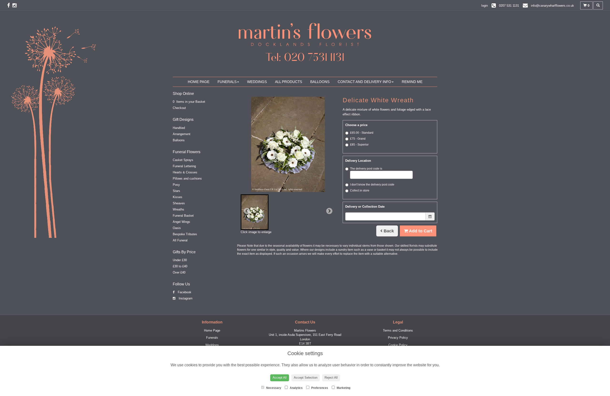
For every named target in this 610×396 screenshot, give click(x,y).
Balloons (320, 82)
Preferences (319, 388)
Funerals (227, 82)
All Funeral (180, 240)
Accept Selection (305, 377)
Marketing (343, 388)
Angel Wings (181, 222)
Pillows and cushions (187, 178)
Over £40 (179, 272)
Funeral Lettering (184, 166)
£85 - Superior (359, 144)
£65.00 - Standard (361, 132)
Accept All (280, 377)
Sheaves (179, 203)
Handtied (179, 128)
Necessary (273, 388)
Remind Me (412, 82)
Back (388, 231)
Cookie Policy (397, 345)
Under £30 (180, 260)
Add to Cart (420, 231)
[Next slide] (329, 211)
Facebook (184, 292)
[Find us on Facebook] (9, 5)
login (484, 5)
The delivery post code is (366, 168)
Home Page (198, 82)
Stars (176, 191)
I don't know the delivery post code (372, 184)
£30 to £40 (180, 266)
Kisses (177, 197)
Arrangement (181, 134)
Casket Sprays (183, 160)
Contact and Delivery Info (364, 82)
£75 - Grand (358, 138)
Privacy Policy (398, 337)
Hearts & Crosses (185, 172)
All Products (288, 82)
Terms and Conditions (398, 330)
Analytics (296, 388)
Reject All (331, 377)
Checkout (179, 108)
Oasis (177, 228)
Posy (176, 184)
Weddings (257, 82)
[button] (255, 212)
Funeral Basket (183, 215)
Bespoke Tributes (185, 234)
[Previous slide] (247, 211)
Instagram (185, 298)
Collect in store (359, 190)
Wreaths (178, 209)
